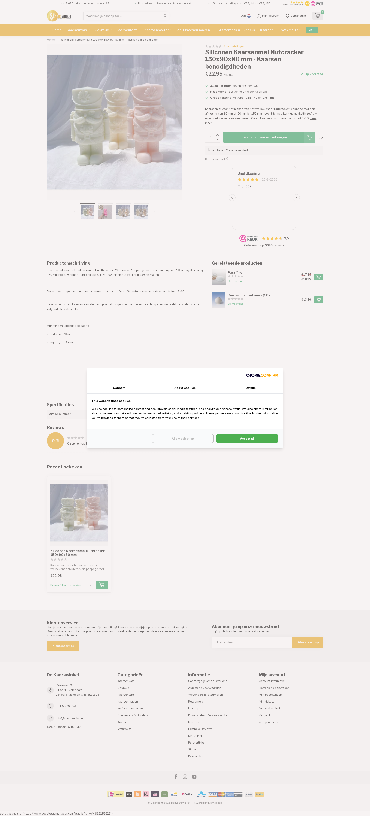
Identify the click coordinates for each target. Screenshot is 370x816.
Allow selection (183, 438)
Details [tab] (251, 387)
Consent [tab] (119, 387)
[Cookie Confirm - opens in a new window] (262, 375)
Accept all (247, 438)
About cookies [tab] (185, 387)
